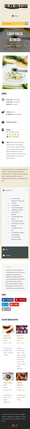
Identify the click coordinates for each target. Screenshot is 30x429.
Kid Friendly (20, 359)
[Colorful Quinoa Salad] (8, 388)
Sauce (8, 158)
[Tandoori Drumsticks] (21, 388)
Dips (23, 353)
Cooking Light (18, 114)
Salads (5, 400)
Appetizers (20, 348)
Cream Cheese (10, 147)
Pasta (23, 154)
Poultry (6, 355)
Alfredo (12, 142)
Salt (22, 156)
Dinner (5, 353)
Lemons (22, 149)
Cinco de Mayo (7, 348)
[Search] (26, 23)
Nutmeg (8, 154)
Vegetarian (20, 368)
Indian (23, 397)
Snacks (23, 364)
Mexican (10, 353)
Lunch (18, 362)
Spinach (12, 158)
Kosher (17, 149)
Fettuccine (18, 147)
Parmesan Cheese (16, 154)
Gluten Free (6, 397)
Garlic (23, 147)
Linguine (20, 151)
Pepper (8, 156)
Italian (13, 112)
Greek (18, 355)
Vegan (18, 366)
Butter (23, 142)
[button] (13, 425)
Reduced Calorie (15, 156)
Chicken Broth (10, 144)
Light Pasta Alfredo (11, 151)
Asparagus (17, 142)
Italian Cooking (10, 149)
